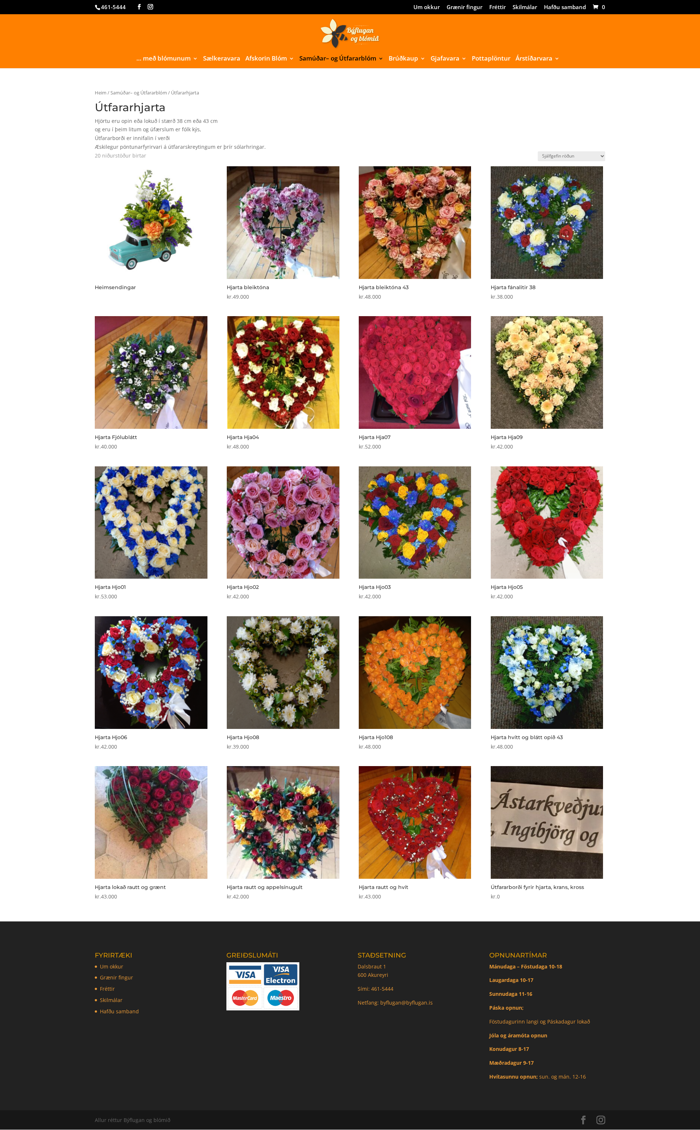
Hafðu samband (565, 7)
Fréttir (497, 7)
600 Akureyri (373, 974)
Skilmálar (525, 7)
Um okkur (426, 7)
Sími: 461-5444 (376, 988)
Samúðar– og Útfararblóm (337, 59)
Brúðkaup (403, 59)
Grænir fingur (464, 7)
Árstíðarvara (534, 59)
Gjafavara (445, 59)
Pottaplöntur (491, 59)
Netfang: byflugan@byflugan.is (395, 1002)
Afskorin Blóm (266, 59)
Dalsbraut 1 (372, 966)
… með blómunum (163, 59)
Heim (100, 92)
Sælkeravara (221, 59)
